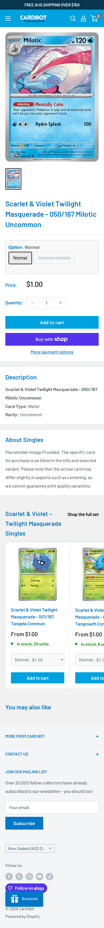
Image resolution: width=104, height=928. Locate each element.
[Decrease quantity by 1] (32, 302)
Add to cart (52, 322)
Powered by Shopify (22, 916)
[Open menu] (8, 18)
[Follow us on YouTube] (39, 876)
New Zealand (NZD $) (25, 848)
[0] (94, 18)
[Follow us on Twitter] (19, 876)
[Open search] (73, 18)
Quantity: (14, 302)
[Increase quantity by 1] (60, 302)
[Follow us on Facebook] (9, 876)
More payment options (52, 351)
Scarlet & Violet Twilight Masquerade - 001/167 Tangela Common (34, 616)
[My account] (83, 18)
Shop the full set (83, 514)
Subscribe (24, 823)
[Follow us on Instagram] (29, 876)
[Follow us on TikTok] (49, 876)
